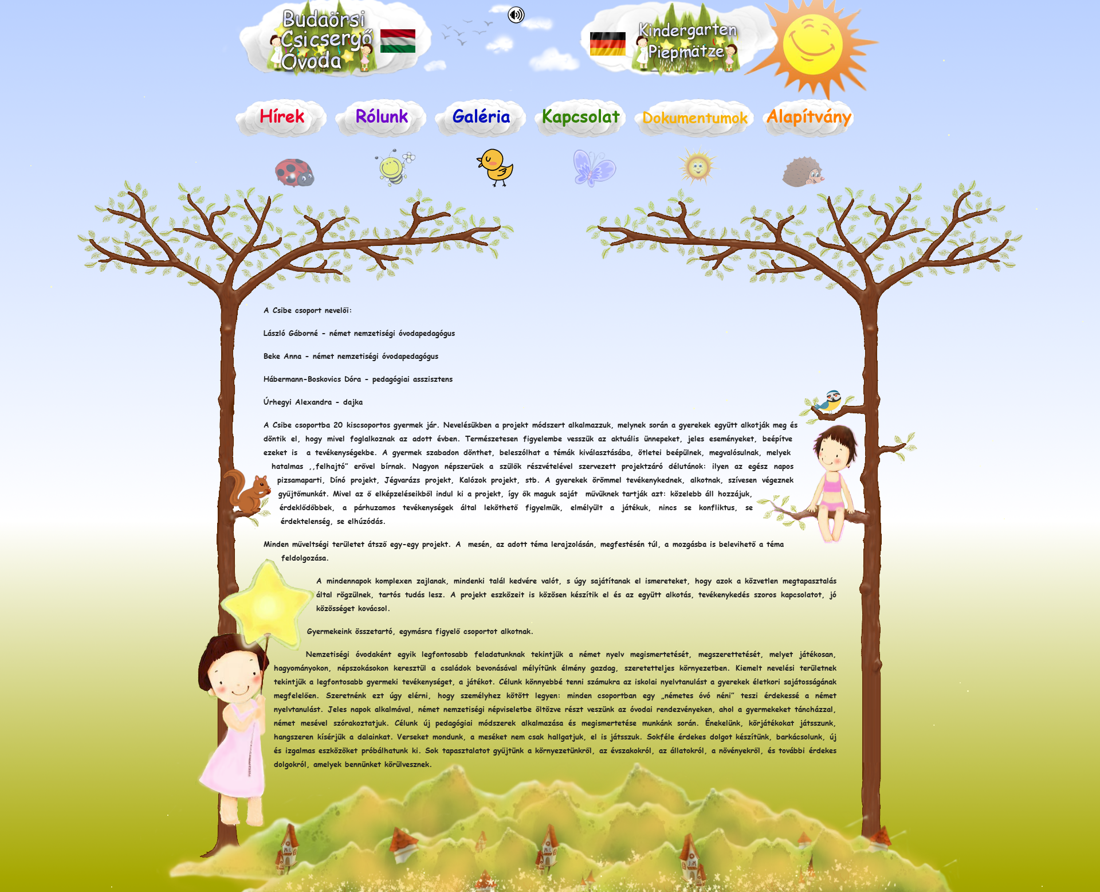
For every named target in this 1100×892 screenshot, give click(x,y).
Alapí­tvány (809, 115)
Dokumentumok (695, 116)
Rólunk (382, 115)
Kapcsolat (581, 115)
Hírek (282, 115)
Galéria (481, 115)
